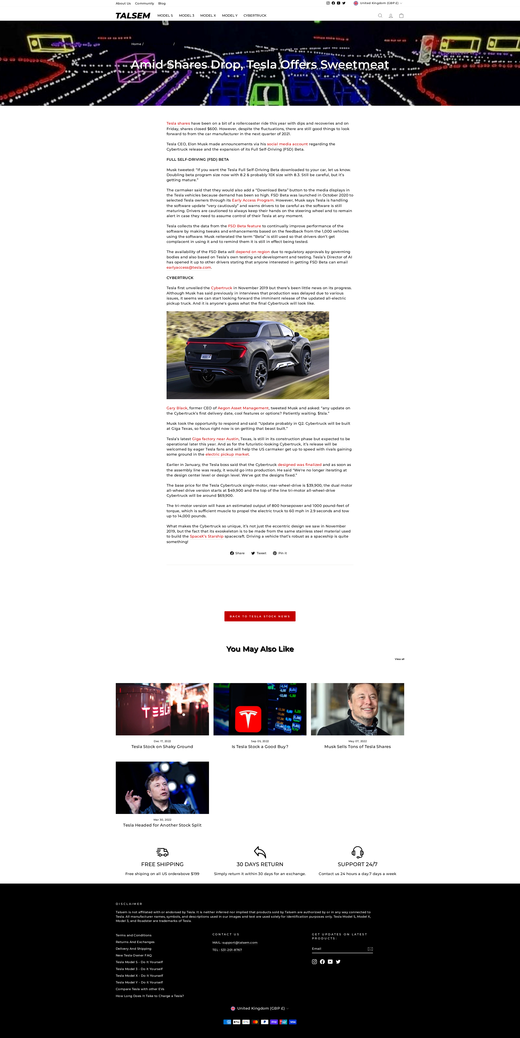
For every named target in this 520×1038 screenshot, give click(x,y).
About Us (123, 3)
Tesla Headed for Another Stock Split (162, 825)
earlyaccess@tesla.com (189, 267)
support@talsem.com (240, 942)
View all (399, 659)
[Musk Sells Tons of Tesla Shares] (357, 709)
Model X (208, 15)
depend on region (253, 252)
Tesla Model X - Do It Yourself (139, 976)
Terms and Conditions (134, 935)
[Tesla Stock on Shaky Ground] (162, 709)
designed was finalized (300, 464)
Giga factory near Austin (215, 439)
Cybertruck (255, 15)
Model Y (229, 15)
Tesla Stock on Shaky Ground (162, 746)
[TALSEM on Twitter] (338, 961)
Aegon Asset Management (243, 408)
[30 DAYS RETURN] (260, 853)
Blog (162, 3)
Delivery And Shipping (133, 949)
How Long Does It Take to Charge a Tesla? (150, 996)
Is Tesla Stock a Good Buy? (260, 746)
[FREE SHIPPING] (162, 853)
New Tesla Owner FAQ (134, 955)
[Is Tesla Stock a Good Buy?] (260, 709)
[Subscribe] (370, 948)
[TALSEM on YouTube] (330, 961)
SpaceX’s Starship (207, 536)
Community (144, 3)
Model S (165, 15)
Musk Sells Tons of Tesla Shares (357, 746)
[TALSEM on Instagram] (314, 961)
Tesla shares (178, 123)
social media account (287, 144)
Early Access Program (253, 200)
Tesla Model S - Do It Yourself (139, 962)
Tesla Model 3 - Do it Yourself (139, 969)
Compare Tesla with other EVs (140, 989)
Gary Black (177, 408)
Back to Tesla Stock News (260, 616)
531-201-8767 (231, 950)
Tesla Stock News (159, 44)
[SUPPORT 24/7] (358, 853)
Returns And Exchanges (135, 942)
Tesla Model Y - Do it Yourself (139, 982)
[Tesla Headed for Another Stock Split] (162, 788)
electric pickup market (227, 454)
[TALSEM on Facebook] (322, 961)
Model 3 (186, 15)
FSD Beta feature (244, 226)
